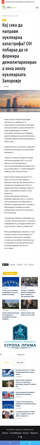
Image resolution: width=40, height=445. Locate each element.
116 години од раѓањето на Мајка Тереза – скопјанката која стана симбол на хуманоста (25, 414)
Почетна (6, 16)
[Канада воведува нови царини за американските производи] (8, 395)
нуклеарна (19, 264)
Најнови (6, 362)
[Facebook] (18, 437)
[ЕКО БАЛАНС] (9, 7)
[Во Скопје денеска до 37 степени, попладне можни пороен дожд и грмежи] (8, 373)
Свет (16, 16)
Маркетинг (34, 433)
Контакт (26, 433)
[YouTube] (21, 437)
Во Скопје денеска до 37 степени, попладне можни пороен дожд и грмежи (25, 372)
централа (31, 264)
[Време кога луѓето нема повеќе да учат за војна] (29, 304)
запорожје (12, 264)
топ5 (25, 264)
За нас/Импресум (16, 433)
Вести (12, 16)
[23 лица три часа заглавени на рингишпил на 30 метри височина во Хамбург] (10, 281)
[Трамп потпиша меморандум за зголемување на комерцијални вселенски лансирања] (10, 304)
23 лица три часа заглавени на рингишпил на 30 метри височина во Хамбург (10, 292)
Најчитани (20, 362)
